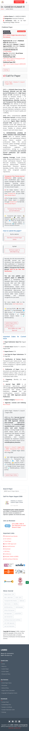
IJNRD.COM (18, 728)
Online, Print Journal (9, 610)
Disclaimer (4, 685)
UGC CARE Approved (10, 544)
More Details (6, 404)
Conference (7, 554)
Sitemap (4, 712)
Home (2, 9)
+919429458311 (10, 653)
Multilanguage (19, 607)
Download (7, 549)
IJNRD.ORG (11, 728)
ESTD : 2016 (18, 597)
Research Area (19, 400)
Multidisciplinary (8, 607)
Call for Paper (9, 326)
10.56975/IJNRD (7, 51)
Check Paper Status (7, 682)
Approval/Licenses (9, 546)
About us (4, 666)
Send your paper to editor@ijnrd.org (14, 251)
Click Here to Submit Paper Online (14, 238)
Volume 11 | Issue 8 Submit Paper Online (17, 501)
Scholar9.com (11, 193)
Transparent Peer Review (10, 600)
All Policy (7, 551)
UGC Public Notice (18, 304)
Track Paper (7, 541)
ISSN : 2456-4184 (8, 597)
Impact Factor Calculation (8, 690)
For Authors (7, 539)
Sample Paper (5, 702)
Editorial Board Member (11, 559)
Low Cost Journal (8, 616)
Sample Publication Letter (8, 709)
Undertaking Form (6, 704)
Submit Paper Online (11, 323)
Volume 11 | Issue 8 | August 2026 (14, 447)
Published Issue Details (11, 536)
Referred (22, 600)
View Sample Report (10, 195)
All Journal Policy (6, 674)
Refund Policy (5, 688)
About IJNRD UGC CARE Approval (14, 329)
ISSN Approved (8, 613)
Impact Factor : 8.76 (9, 594)
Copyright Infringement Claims (9, 693)
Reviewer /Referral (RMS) (11, 556)
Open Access (7, 604)
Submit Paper (19, 1)
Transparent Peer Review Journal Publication (14, 209)
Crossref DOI (18, 613)
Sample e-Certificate (7, 707)
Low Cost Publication (9, 626)
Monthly (16, 604)
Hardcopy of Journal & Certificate (12, 620)
